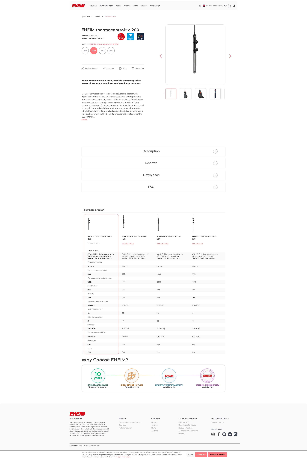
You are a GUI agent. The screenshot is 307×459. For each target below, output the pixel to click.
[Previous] (160, 54)
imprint (182, 434)
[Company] (200, 6)
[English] (205, 5)
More (84, 120)
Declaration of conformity (130, 422)
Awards (154, 431)
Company (155, 419)
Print (124, 68)
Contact (122, 425)
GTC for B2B (184, 422)
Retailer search (125, 428)
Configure (201, 455)
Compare (110, 68)
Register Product (91, 68)
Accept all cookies (217, 455)
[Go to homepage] (78, 5)
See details (128, 243)
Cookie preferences (187, 425)
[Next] (230, 54)
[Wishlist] (225, 5)
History (154, 422)
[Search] (234, 5)
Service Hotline (217, 422)
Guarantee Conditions (188, 431)
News (153, 428)
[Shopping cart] (230, 5)
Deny (190, 455)
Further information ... (124, 457)
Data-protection (186, 428)
